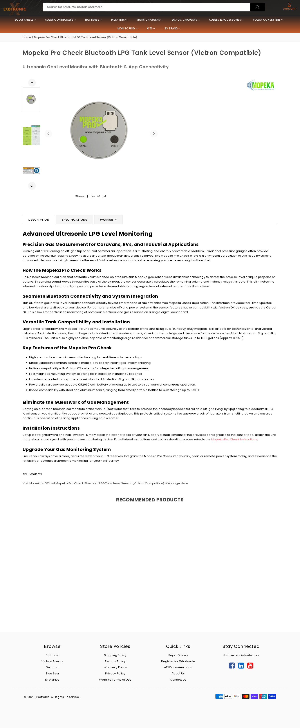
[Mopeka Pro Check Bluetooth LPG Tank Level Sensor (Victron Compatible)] (31, 171)
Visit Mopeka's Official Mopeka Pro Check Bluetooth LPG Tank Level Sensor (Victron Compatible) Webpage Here (105, 483)
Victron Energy (52, 661)
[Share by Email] (104, 196)
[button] (289, 7)
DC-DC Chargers (184, 20)
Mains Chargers (148, 20)
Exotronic (52, 655)
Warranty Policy (115, 667)
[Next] (154, 133)
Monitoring (126, 28)
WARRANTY (108, 220)
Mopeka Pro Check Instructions (234, 439)
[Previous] (48, 133)
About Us (178, 673)
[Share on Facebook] (87, 196)
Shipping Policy (115, 655)
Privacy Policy (115, 673)
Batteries (92, 20)
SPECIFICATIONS (74, 220)
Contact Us (178, 680)
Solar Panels (24, 20)
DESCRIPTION (38, 220)
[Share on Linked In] (93, 196)
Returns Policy (115, 661)
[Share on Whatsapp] (98, 196)
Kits (150, 28)
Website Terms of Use (115, 680)
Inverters (118, 20)
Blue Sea (52, 673)
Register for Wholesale (178, 661)
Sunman (52, 667)
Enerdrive (52, 680)
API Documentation (178, 667)
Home (27, 37)
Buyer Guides (178, 655)
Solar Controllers (59, 20)
